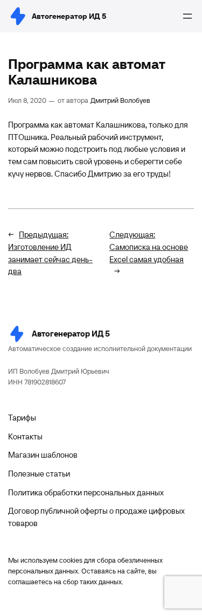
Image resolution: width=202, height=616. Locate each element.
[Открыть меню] (187, 16)
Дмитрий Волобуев (120, 100)
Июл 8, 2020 (27, 100)
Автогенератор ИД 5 (69, 16)
